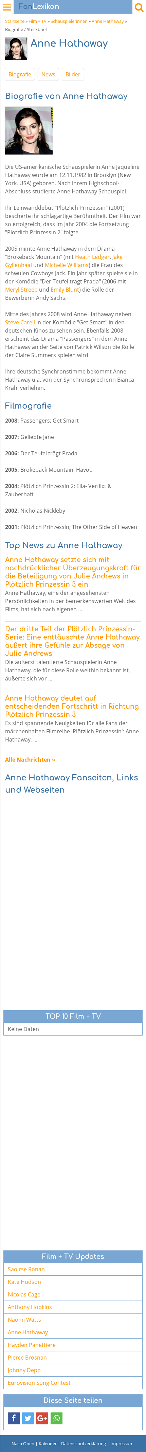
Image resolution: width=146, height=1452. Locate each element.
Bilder (73, 74)
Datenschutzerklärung (83, 1443)
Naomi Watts (24, 1319)
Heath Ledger (92, 257)
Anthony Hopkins (30, 1307)
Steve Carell (20, 322)
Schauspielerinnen (69, 21)
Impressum (121, 1443)
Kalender (48, 1443)
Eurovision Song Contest (39, 1383)
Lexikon (39, 7)
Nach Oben (23, 1443)
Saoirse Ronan (26, 1269)
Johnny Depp (24, 1370)
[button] (14, 1418)
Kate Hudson (24, 1282)
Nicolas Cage (24, 1294)
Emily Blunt (65, 289)
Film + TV (38, 21)
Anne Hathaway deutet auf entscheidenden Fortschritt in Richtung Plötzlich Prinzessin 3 (72, 706)
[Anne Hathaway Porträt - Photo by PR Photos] (18, 50)
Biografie (19, 74)
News (48, 74)
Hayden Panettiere (32, 1345)
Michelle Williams (67, 265)
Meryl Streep (21, 289)
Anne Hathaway (108, 21)
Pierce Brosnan (27, 1357)
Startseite (14, 21)
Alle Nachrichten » (30, 759)
